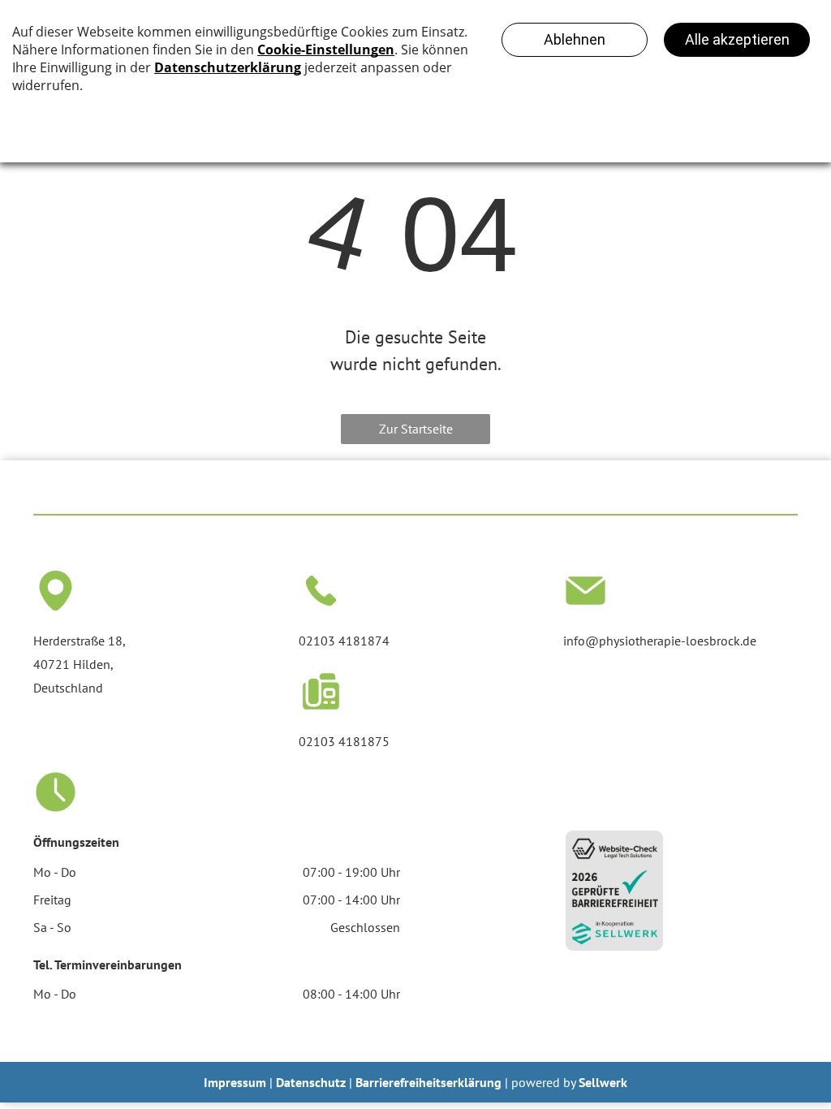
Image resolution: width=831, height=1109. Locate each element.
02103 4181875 (344, 741)
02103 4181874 (344, 640)
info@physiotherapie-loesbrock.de (659, 640)
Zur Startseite (416, 429)
